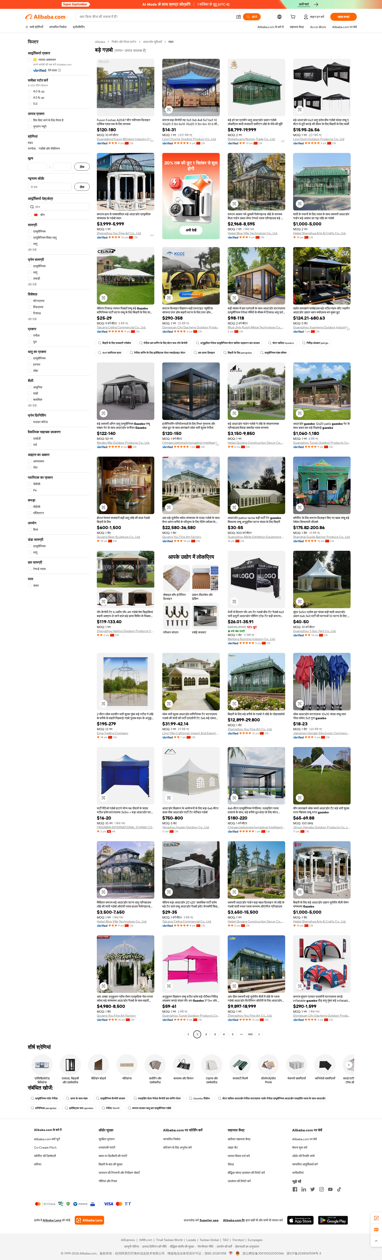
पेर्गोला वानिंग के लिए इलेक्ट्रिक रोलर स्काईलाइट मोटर (159, 352)
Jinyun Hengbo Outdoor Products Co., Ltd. (322, 827)
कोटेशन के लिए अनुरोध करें (177, 1147)
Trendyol (238, 1240)
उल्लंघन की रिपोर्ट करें (239, 1181)
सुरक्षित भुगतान (107, 1139)
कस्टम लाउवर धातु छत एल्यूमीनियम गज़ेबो (151, 1108)
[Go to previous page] (188, 1034)
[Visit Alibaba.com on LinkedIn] (303, 1189)
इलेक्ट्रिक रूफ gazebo (81, 1108)
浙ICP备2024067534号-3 (303, 1253)
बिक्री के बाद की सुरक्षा (110, 1164)
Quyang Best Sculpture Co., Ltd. (118, 537)
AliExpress (128, 1240)
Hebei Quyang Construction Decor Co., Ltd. (256, 442)
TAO (225, 1240)
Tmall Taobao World (169, 1240)
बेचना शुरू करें (299, 1147)
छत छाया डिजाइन (206, 352)
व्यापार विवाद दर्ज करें (239, 1156)
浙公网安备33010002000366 (263, 1253)
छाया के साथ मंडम (79, 1098)
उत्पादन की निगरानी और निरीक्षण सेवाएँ (119, 1172)
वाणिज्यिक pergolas (45, 1108)
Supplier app (209, 1220)
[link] (376, 1218)
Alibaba (100, 42)
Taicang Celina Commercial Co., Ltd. (121, 327)
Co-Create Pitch (45, 1147)
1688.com (145, 1240)
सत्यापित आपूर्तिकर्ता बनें (305, 1164)
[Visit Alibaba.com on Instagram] (321, 1189)
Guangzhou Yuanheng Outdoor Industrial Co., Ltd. (322, 327)
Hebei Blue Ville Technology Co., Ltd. (253, 233)
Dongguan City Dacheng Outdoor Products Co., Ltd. (191, 327)
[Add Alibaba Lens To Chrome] (89, 1220)
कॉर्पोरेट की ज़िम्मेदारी (45, 1156)
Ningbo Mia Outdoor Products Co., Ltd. (123, 442)
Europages (255, 1240)
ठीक (82, 167)
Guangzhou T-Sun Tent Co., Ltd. (314, 631)
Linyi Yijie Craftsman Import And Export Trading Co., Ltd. (191, 733)
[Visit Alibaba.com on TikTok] (339, 1189)
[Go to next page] (259, 1034)
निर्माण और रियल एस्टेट (124, 42)
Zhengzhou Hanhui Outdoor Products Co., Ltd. (125, 631)
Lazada (191, 1240)
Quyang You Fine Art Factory (181, 537)
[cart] (293, 17)
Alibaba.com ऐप (234, 1220)
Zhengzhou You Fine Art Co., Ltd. (119, 233)
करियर (37, 1164)
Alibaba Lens (52, 1220)
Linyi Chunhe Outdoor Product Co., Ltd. (189, 139)
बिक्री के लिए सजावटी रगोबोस (116, 343)
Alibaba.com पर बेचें (304, 1139)
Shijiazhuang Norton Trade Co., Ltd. (251, 139)
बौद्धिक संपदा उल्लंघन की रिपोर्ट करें (246, 1172)
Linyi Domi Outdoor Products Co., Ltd (318, 139)
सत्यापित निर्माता (171, 1139)
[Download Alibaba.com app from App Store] (300, 1220)
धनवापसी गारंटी (107, 1147)
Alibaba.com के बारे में (47, 1130)
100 (250, 1034)
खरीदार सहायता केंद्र (239, 1139)
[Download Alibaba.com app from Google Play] (333, 1220)
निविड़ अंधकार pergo (317, 343)
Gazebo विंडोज (201, 1098)
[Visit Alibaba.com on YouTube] (330, 1189)
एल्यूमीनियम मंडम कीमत (275, 352)
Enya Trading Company (112, 733)
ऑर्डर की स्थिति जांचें (303, 1156)
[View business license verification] (231, 1253)
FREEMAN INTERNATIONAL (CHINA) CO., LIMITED (125, 827)
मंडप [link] (171, 42)
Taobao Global (209, 1240)
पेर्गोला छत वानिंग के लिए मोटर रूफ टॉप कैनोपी (165, 343)
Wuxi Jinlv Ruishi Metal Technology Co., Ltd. (256, 327)
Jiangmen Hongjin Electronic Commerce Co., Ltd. (322, 733)
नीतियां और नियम (108, 1181)
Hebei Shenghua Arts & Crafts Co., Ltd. (319, 233)
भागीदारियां (298, 1172)
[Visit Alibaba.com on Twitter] (312, 1189)
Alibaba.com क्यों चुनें (47, 1139)
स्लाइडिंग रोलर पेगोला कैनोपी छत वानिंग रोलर (159, 1098)
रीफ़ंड (231, 1164)
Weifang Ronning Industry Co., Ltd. (251, 639)
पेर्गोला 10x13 (112, 1108)
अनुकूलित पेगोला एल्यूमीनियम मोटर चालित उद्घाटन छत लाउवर (230, 343)
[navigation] (59, 538)
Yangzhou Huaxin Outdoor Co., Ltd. (185, 827)
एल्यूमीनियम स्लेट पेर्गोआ (46, 1098)
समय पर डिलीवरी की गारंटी (113, 1156)
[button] (238, 16)
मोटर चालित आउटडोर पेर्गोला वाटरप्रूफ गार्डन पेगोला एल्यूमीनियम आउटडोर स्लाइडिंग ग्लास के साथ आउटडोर (273, 1098)
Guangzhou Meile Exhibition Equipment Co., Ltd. (256, 537)
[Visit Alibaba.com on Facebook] (295, 1189)
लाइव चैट (233, 1147)
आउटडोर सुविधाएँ (152, 42)
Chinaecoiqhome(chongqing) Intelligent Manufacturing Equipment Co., (191, 442)
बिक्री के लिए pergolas (240, 352)
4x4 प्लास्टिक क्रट (111, 352)
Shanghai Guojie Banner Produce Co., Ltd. (321, 537)
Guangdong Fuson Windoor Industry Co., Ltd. (125, 139)
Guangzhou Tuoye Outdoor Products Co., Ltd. (322, 442)
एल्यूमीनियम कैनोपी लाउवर (112, 1098)
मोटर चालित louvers (283, 343)
